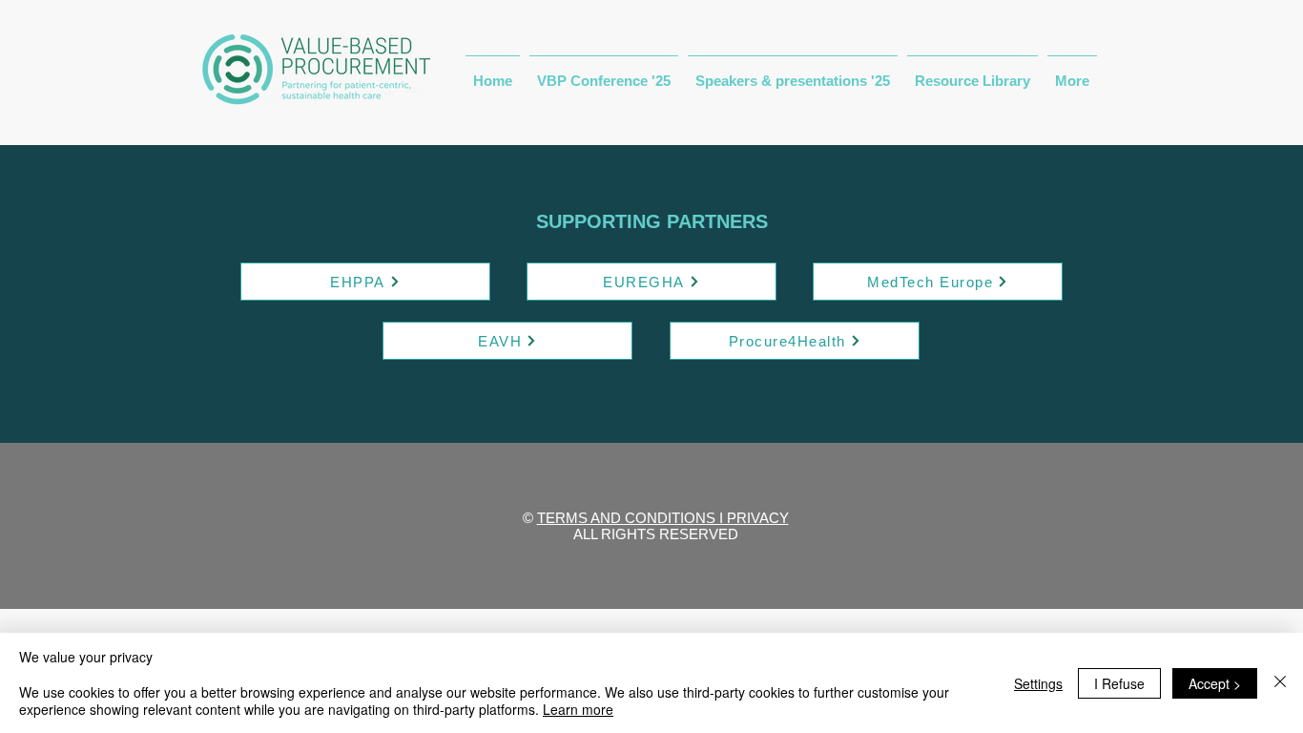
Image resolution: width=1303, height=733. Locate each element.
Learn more (578, 709)
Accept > (1215, 683)
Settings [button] (1038, 683)
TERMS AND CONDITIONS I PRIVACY (663, 518)
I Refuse (1119, 683)
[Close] (1280, 683)
